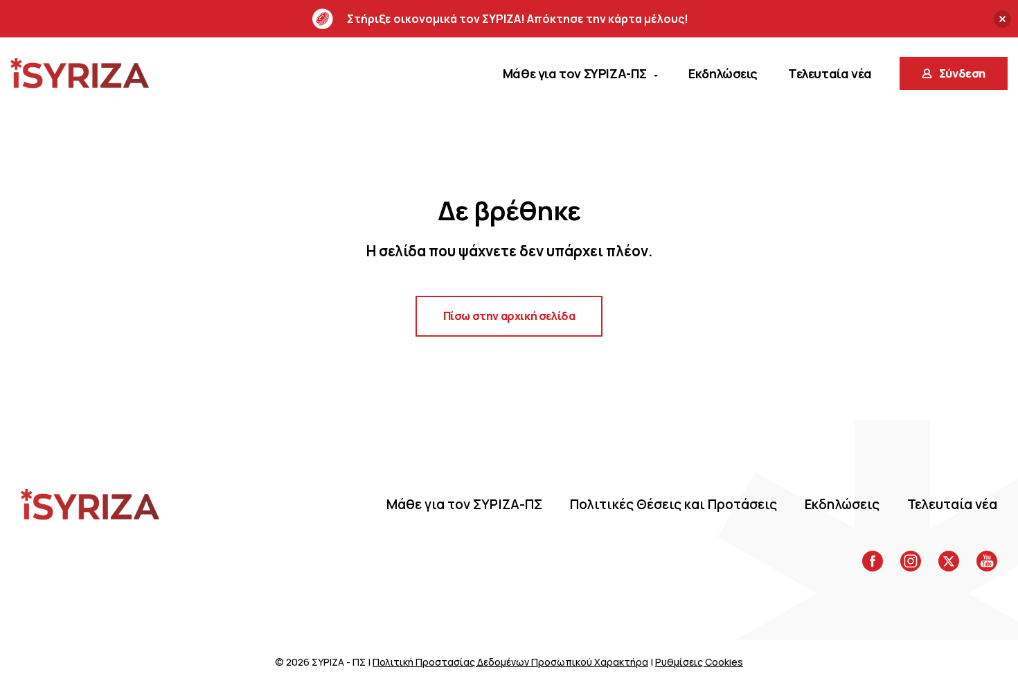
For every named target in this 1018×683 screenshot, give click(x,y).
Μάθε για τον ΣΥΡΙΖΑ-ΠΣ (464, 504)
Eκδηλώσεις (842, 504)
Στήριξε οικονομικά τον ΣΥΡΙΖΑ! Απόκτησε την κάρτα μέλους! (517, 18)
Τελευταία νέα (952, 504)
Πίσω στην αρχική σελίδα (509, 315)
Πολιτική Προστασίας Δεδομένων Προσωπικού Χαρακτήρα (510, 661)
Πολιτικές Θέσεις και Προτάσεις (673, 504)
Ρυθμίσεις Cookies (699, 661)
